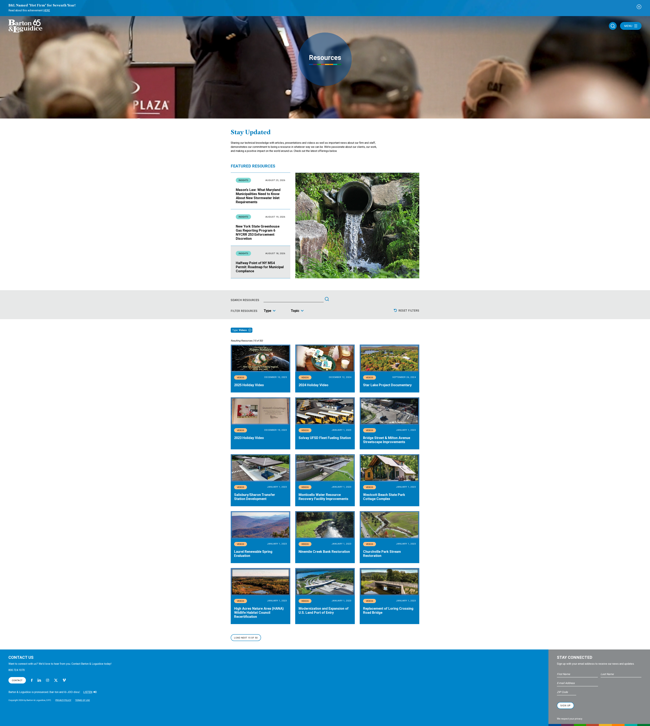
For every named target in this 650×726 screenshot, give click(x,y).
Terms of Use (82, 700)
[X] (56, 680)
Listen (87, 692)
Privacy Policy (63, 700)
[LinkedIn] (39, 680)
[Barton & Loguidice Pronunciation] (94, 692)
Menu (628, 26)
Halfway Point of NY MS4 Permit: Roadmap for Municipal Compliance (260, 267)
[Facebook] (31, 680)
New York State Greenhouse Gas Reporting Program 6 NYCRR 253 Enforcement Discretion (257, 232)
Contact (17, 680)
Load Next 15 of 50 (246, 637)
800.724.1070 (16, 670)
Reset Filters (408, 310)
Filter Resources (244, 311)
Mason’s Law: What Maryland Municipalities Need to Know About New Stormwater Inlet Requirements (258, 196)
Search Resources (245, 300)
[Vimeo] (64, 680)
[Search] (327, 299)
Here (46, 10)
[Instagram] (47, 680)
